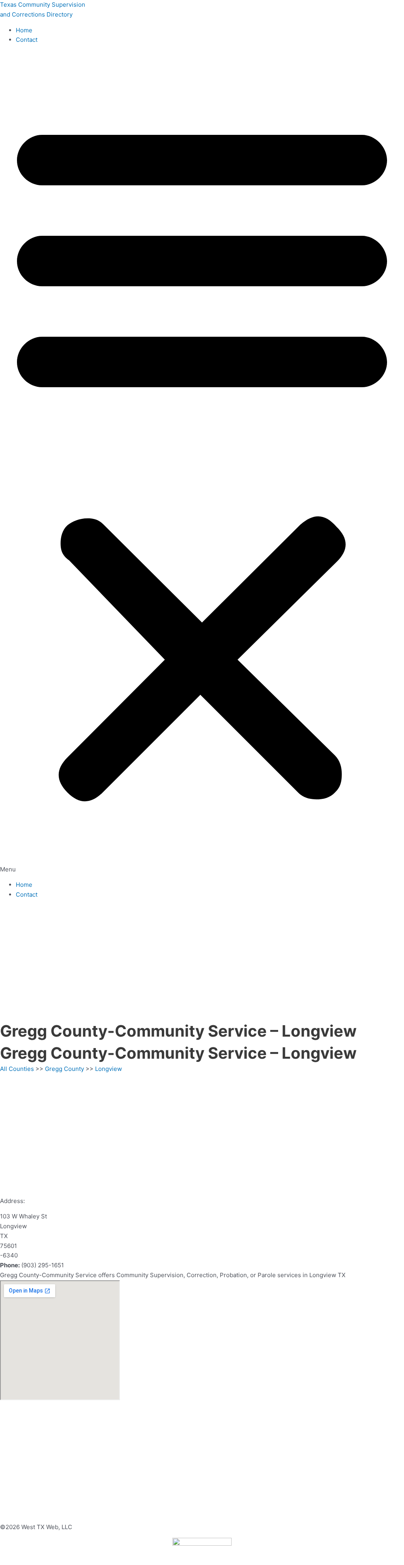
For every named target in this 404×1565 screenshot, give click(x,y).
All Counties (17, 1069)
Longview (108, 1069)
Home (24, 30)
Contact (26, 39)
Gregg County (64, 1069)
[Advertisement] (202, 961)
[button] (202, 462)
